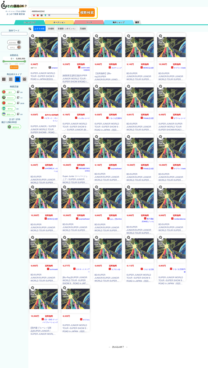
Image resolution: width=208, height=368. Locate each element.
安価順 (51, 28)
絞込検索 (14, 67)
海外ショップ (119, 22)
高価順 (83, 28)
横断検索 (87, 12)
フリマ (89, 22)
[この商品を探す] (33, 36)
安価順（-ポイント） (67, 28)
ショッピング (30, 22)
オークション (59, 22)
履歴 (137, 22)
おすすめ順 (39, 28)
